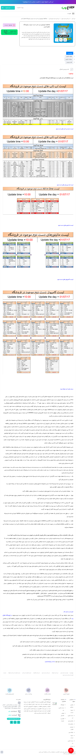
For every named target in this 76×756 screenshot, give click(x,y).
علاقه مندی (71, 732)
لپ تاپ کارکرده (36, 673)
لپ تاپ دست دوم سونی (44, 39)
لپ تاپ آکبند (40, 32)
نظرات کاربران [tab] (69, 56)
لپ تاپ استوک (55, 673)
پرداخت (71, 746)
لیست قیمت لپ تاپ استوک (14, 673)
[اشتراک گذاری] (65, 40)
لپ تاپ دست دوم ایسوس (33, 36)
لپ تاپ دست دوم (66, 19)
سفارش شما (70, 724)
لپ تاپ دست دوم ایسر (45, 36)
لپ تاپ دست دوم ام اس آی (28, 34)
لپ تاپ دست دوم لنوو (34, 39)
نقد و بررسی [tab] (69, 62)
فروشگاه (62, 705)
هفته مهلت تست (36, 625)
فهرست (69, 13)
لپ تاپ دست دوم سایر (54, 19)
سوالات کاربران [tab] (69, 59)
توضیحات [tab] (70, 53)
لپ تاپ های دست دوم (62, 129)
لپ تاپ (73, 19)
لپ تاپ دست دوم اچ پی (40, 34)
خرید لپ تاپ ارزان (64, 673)
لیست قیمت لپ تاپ (26, 673)
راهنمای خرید (70, 721)
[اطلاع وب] (68, 8)
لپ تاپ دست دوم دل (37, 37)
